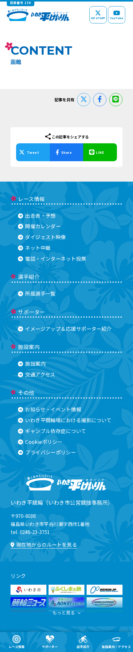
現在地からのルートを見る (46, 544)
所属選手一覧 (40, 293)
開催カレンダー (43, 226)
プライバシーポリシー (50, 452)
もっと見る (64, 612)
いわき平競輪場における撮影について (68, 420)
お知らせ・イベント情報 (53, 409)
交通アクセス (40, 374)
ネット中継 (37, 247)
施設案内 (35, 363)
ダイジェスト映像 (45, 237)
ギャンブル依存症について (55, 431)
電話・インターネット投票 (55, 258)
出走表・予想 (40, 215)
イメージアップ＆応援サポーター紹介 (68, 328)
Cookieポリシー (43, 441)
